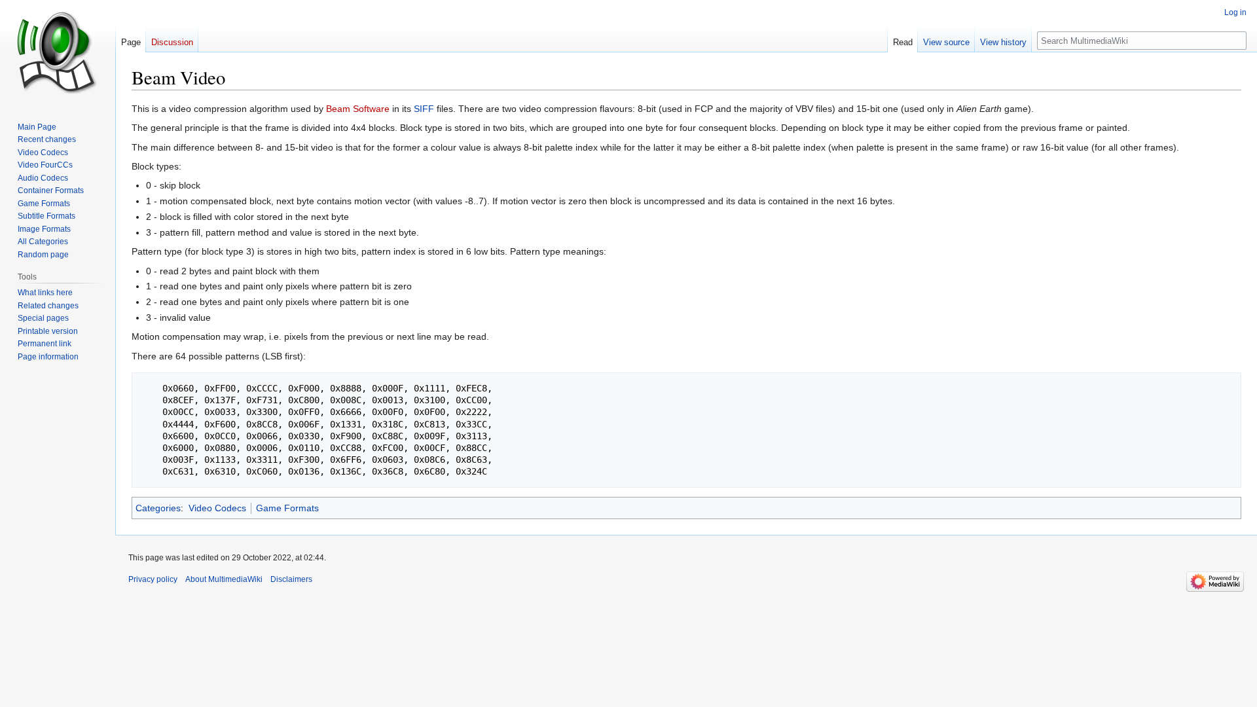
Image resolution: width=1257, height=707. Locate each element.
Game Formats (287, 508)
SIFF (424, 108)
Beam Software (358, 108)
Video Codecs (217, 508)
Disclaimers (291, 579)
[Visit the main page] (57, 52)
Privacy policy (152, 579)
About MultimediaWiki (224, 579)
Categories (158, 508)
